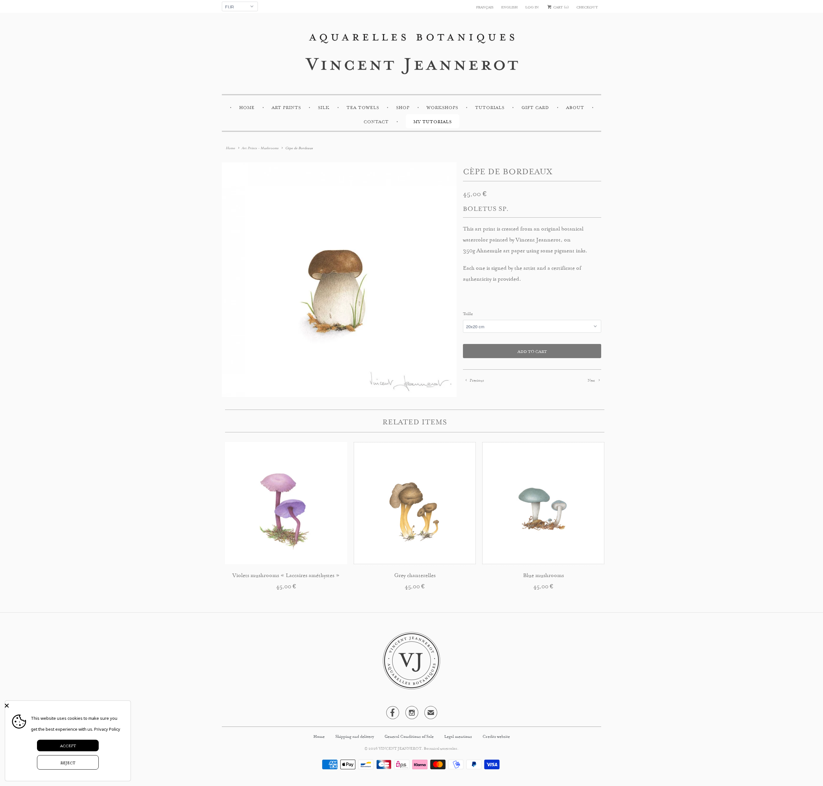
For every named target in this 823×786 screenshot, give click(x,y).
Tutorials (489, 107)
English (509, 6)
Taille (468, 313)
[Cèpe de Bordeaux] (339, 279)
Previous (476, 380)
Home (247, 107)
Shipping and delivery (355, 736)
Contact (376, 121)
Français (484, 6)
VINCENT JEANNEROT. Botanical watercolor (418, 748)
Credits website (496, 736)
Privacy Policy (107, 729)
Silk (324, 107)
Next (592, 380)
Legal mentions (458, 736)
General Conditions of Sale (409, 736)
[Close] (66, 705)
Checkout (587, 6)
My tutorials (432, 121)
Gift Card (535, 107)
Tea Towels (363, 107)
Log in (532, 6)
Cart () (560, 6)
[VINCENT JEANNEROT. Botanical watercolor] (411, 55)
